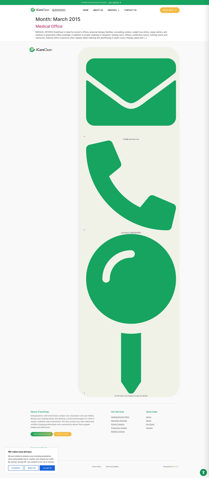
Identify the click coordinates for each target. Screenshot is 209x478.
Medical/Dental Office (120, 417)
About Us (98, 10)
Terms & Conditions (112, 467)
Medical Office (49, 26)
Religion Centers (118, 431)
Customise (16, 468)
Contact (149, 428)
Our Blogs (150, 424)
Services (112, 10)
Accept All (47, 468)
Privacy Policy (96, 467)
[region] (31, 460)
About (148, 421)
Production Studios (119, 428)
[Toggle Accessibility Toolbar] (203, 472)
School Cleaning (117, 424)
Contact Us (130, 10)
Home (85, 10)
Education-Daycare (119, 421)
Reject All (31, 468)
